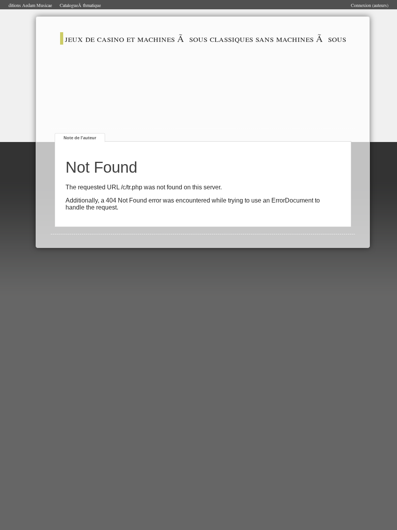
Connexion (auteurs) (369, 5)
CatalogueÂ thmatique (80, 5)
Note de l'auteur (80, 137)
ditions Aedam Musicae (30, 5)
